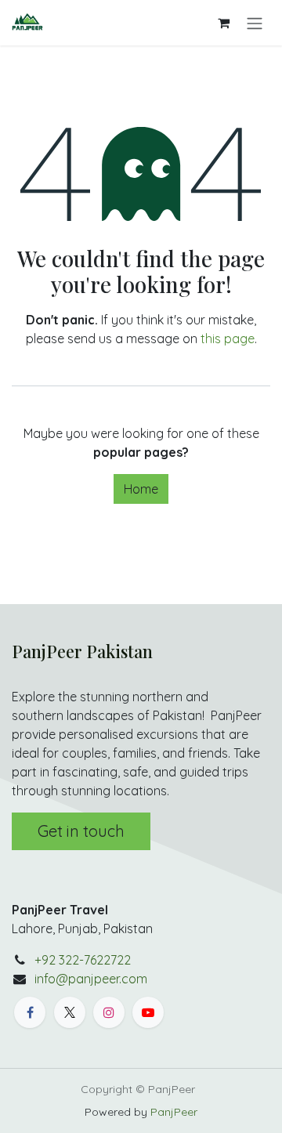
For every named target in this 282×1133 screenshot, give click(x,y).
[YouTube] (148, 1012)
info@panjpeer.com (90, 978)
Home (141, 489)
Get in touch (81, 831)
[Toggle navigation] (254, 22)
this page (228, 338)
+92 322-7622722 (82, 960)
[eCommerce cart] (223, 22)
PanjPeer (173, 1112)
